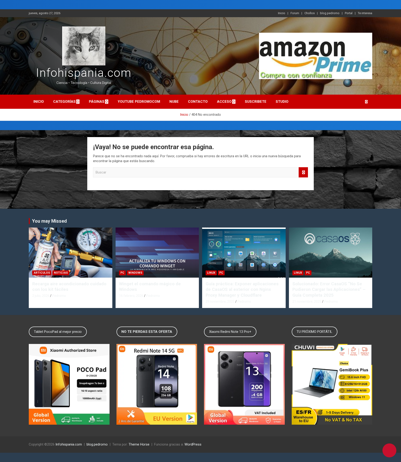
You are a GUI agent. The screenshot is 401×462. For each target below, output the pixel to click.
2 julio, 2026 (40, 296)
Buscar (303, 172)
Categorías (64, 101)
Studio (282, 101)
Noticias (61, 272)
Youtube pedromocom (139, 101)
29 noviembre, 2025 (220, 301)
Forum (295, 13)
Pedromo (59, 296)
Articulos (42, 272)
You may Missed (49, 221)
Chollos (309, 13)
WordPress (192, 444)
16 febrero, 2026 (131, 296)
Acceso (224, 101)
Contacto (198, 101)
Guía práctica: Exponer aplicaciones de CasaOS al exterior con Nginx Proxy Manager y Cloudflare (242, 289)
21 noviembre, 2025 (306, 301)
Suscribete (255, 101)
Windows (135, 272)
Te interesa (365, 13)
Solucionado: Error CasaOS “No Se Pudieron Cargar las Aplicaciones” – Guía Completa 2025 (328, 289)
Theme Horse (139, 444)
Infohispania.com (84, 73)
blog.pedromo (330, 13)
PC (122, 272)
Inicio (281, 13)
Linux (211, 272)
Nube (174, 101)
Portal (348, 13)
